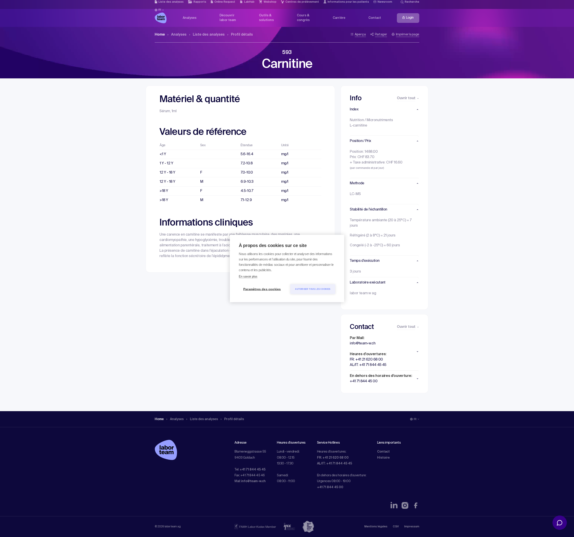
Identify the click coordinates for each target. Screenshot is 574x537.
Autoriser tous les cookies (312, 289)
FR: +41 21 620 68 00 (333, 457)
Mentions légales (375, 526)
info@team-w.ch (253, 481)
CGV (396, 526)
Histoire (383, 457)
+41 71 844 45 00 (330, 487)
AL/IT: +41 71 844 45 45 (334, 463)
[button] (384, 109)
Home (160, 35)
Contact (383, 451)
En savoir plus (248, 276)
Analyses (179, 35)
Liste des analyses (209, 35)
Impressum (411, 526)
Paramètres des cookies (262, 289)
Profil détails (242, 35)
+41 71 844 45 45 (252, 469)
